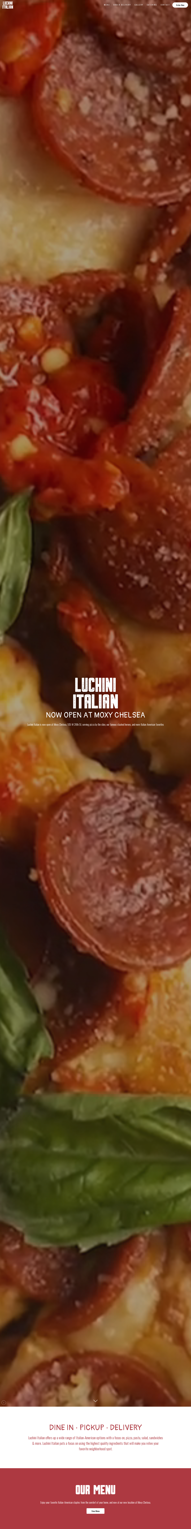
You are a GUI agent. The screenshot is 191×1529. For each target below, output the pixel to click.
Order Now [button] (180, 5)
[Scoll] (95, 1400)
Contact (165, 5)
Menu (107, 5)
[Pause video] (3, 1402)
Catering (152, 5)
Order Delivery (122, 5)
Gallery (139, 5)
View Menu (95, 1511)
